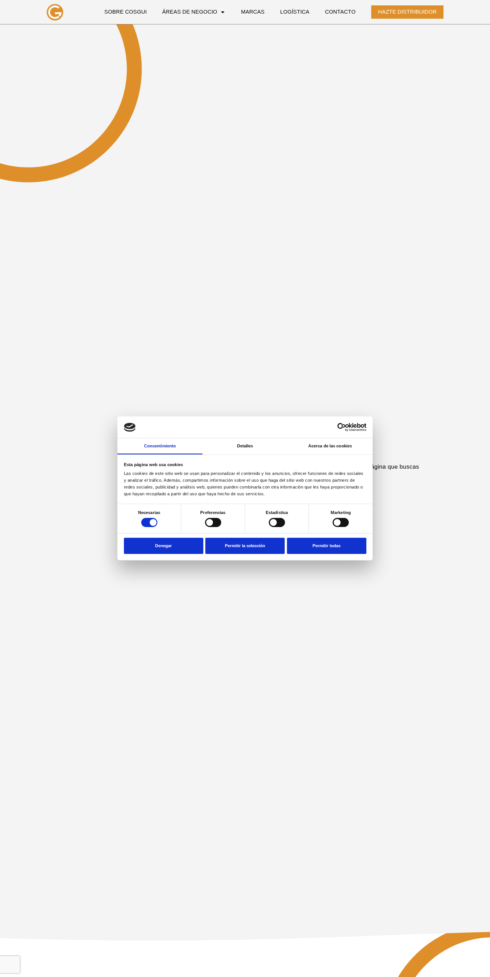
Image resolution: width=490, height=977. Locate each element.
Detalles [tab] (245, 446)
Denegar (163, 545)
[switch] (213, 522)
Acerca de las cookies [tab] (330, 446)
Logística (294, 12)
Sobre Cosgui (125, 12)
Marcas (253, 12)
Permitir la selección (245, 545)
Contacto (340, 12)
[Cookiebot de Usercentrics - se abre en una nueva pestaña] (341, 427)
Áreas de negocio (189, 12)
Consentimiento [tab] (160, 446)
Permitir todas (326, 545)
